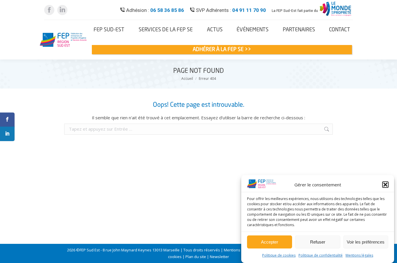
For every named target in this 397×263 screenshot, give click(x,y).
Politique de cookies (279, 255)
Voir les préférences (366, 242)
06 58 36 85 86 (167, 10)
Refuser (317, 242)
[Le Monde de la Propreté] (335, 16)
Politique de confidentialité (320, 255)
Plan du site (195, 256)
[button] (385, 185)
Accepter (269, 242)
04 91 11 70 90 (249, 10)
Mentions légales (359, 255)
